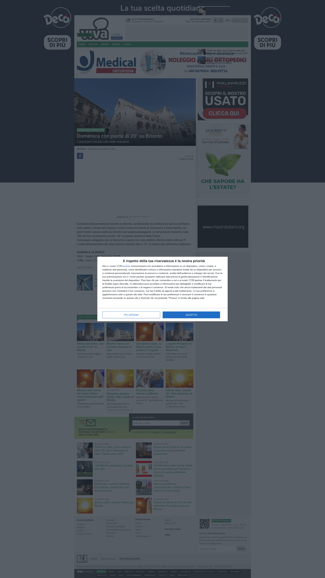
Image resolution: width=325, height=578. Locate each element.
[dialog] (162, 289)
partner (126, 266)
